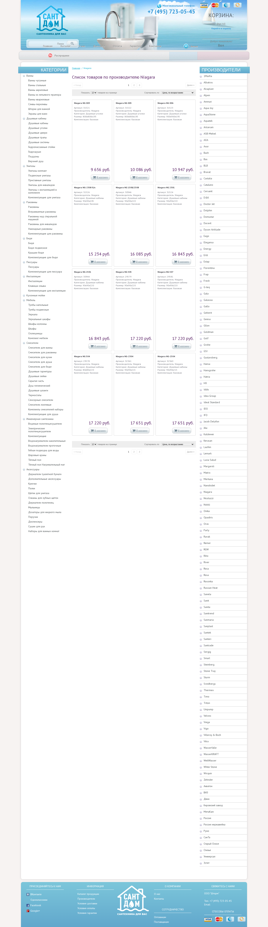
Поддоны (33, 156)
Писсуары (31, 262)
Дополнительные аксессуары (44, 478)
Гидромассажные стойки (41, 147)
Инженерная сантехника (39, 419)
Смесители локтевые (39, 404)
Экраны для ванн (37, 113)
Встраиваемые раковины (42, 211)
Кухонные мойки (35, 295)
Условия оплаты (86, 908)
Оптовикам (160, 917)
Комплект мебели (38, 338)
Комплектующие (37, 436)
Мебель (30, 300)
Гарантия (135, 46)
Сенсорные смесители (40, 400)
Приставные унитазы (39, 180)
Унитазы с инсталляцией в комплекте (42, 191)
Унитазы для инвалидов (41, 185)
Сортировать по (151, 93)
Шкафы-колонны (37, 324)
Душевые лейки (37, 376)
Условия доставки (87, 903)
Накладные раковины (40, 228)
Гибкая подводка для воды (43, 450)
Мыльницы (34, 507)
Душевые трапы (37, 137)
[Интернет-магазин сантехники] (52, 20)
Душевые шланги (38, 390)
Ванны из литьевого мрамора (44, 94)
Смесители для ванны (40, 347)
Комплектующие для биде (43, 257)
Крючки (32, 483)
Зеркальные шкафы (39, 319)
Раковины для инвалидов (42, 224)
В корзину (102, 177)
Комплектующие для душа (43, 414)
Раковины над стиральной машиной (42, 218)
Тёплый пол (34, 459)
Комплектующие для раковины (45, 233)
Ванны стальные (37, 85)
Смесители (32, 343)
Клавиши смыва (37, 285)
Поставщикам (161, 922)
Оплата (117, 46)
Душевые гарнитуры (40, 371)
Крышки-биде (36, 252)
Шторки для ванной (39, 109)
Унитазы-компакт (37, 170)
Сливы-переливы (37, 104)
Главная (48, 46)
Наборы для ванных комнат (43, 531)
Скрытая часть (36, 381)
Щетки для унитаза (38, 493)
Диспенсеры (35, 521)
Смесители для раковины (42, 352)
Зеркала (32, 314)
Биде (29, 238)
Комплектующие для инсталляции (47, 290)
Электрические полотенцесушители (39, 430)
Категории (53, 69)
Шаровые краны (37, 455)
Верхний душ (35, 161)
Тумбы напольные (38, 305)
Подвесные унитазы (39, 175)
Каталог (66, 46)
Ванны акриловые (38, 90)
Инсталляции (33, 276)
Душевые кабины (36, 118)
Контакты (155, 46)
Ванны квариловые (38, 99)
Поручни (33, 517)
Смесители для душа (40, 362)
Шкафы (32, 328)
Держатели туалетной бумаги (44, 474)
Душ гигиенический (39, 385)
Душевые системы (38, 142)
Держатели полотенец (41, 502)
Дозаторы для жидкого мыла (44, 512)
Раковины (31, 202)
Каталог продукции (88, 894)
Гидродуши (34, 151)
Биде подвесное (37, 247)
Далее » (190, 85)
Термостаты (34, 395)
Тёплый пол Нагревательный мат (46, 464)
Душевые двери (37, 132)
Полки (31, 488)
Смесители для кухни (40, 357)
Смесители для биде (40, 366)
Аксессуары (32, 469)
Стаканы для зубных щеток (43, 498)
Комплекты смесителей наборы (45, 409)
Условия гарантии (87, 913)
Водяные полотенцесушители (45, 423)
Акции (194, 46)
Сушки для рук (36, 526)
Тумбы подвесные (38, 309)
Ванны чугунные (37, 80)
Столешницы (35, 333)
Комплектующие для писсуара (45, 271)
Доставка (99, 46)
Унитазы (30, 166)
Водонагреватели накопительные (47, 440)
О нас (82, 46)
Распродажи (62, 55)
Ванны (29, 75)
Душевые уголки (37, 128)
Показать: (85, 93)
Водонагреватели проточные (44, 445)
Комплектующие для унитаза (44, 197)
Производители (221, 69)
